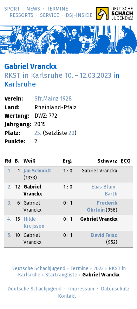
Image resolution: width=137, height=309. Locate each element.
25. (37, 133)
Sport (12, 9)
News (33, 9)
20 (71, 133)
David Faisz (104, 235)
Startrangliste (61, 275)
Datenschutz (115, 289)
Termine (57, 9)
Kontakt (67, 296)
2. (9, 187)
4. (9, 219)
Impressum (81, 289)
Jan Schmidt (37, 171)
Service (49, 15)
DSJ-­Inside (79, 15)
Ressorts (21, 15)
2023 (98, 268)
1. (9, 171)
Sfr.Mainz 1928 (53, 99)
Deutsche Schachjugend (38, 268)
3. (9, 203)
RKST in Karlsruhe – (57, 75)
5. (9, 235)
